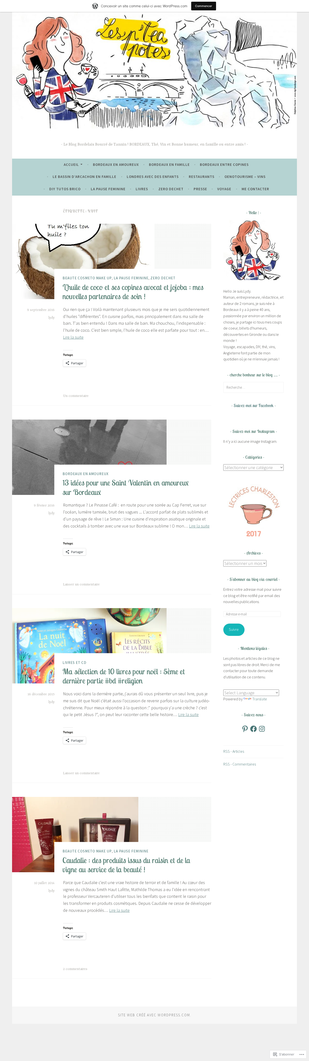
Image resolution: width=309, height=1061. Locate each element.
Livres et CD (74, 662)
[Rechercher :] (253, 387)
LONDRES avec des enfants (153, 176)
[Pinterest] (245, 729)
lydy (51, 318)
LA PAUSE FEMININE (108, 189)
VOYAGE (224, 189)
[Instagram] (262, 729)
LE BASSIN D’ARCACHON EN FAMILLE (84, 176)
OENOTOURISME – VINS (245, 176)
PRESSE (200, 189)
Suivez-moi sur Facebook (254, 405)
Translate (259, 698)
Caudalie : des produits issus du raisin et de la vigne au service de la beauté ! (126, 864)
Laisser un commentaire (81, 584)
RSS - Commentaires (239, 764)
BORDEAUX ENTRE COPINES (224, 164)
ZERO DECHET (170, 189)
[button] (253, 510)
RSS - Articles (233, 751)
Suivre (234, 629)
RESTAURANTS (201, 176)
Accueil (71, 164)
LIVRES (142, 189)
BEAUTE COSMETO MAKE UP (87, 278)
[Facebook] (253, 729)
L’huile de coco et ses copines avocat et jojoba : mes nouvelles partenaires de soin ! (133, 291)
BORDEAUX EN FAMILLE (169, 164)
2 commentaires (75, 969)
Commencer (203, 6)
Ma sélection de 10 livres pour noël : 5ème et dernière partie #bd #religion (124, 676)
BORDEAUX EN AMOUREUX (116, 164)
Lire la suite (73, 337)
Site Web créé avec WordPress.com (154, 1015)
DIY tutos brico (65, 189)
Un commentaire (76, 396)
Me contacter (255, 189)
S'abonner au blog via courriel (253, 579)
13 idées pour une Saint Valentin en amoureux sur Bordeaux (126, 487)
